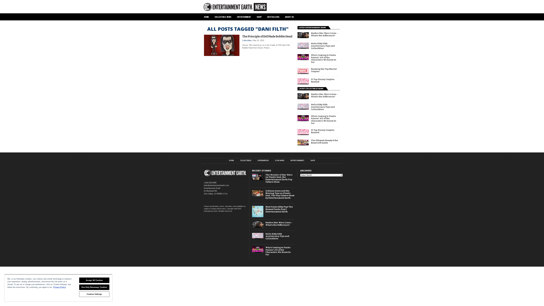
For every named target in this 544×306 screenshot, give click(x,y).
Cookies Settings (94, 294)
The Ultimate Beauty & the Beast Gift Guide (324, 141)
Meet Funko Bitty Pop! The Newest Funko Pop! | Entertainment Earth (279, 209)
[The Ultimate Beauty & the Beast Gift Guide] (303, 144)
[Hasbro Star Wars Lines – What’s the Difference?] (303, 37)
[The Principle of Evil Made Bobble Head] (221, 55)
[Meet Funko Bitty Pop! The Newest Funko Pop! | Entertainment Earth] (257, 216)
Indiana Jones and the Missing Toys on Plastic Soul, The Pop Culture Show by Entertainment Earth (279, 194)
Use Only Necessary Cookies (94, 287)
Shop (259, 16)
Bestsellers (273, 16)
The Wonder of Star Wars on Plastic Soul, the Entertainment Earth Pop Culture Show (278, 178)
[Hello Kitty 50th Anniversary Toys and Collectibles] (303, 48)
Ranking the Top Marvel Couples (324, 70)
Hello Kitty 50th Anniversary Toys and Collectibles (323, 46)
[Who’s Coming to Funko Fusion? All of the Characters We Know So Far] (303, 59)
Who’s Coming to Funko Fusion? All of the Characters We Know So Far (323, 58)
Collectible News (223, 16)
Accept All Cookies (94, 280)
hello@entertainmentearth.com (216, 185)
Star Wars (279, 160)
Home (206, 16)
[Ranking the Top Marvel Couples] (303, 73)
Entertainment (244, 16)
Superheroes (263, 160)
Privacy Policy (59, 287)
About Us (289, 16)
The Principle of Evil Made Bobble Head (267, 36)
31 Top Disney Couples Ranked (322, 80)
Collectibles (247, 40)
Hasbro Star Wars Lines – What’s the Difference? (324, 34)
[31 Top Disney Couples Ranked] (303, 83)
